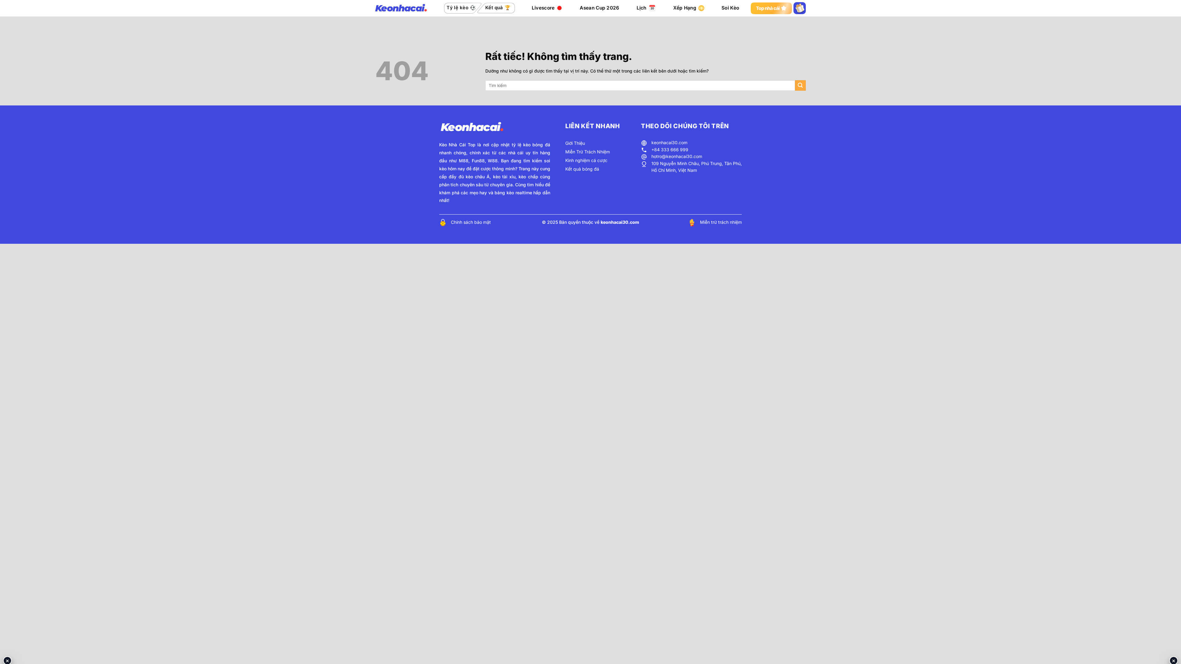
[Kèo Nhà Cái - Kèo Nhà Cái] (401, 8)
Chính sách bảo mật (471, 222)
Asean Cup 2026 (599, 8)
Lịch (641, 8)
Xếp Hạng (684, 8)
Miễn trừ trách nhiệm (721, 222)
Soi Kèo (730, 8)
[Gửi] (800, 85)
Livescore (543, 8)
